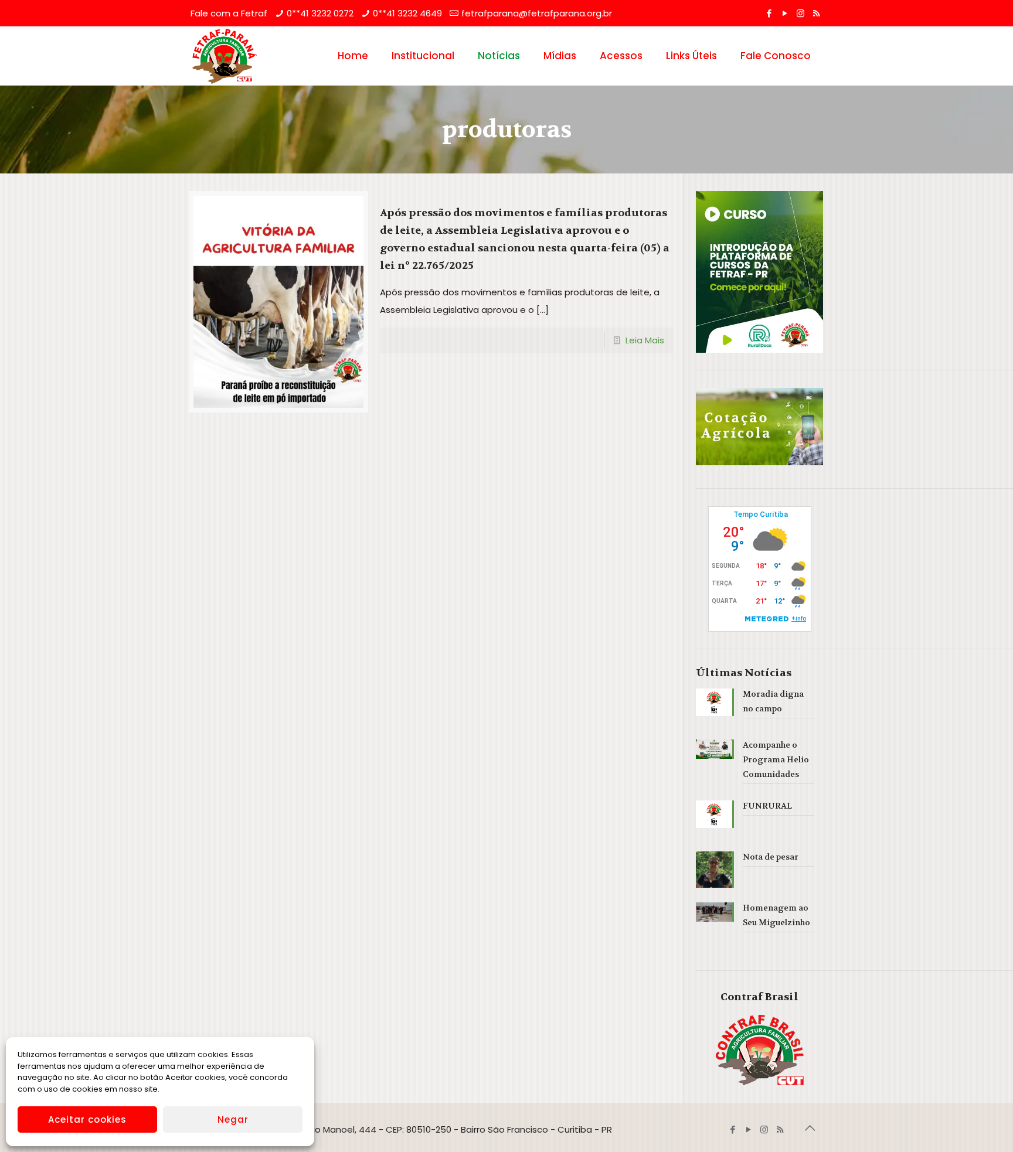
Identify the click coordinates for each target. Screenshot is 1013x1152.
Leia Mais (645, 340)
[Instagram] (800, 13)
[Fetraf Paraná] (225, 55)
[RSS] (816, 13)
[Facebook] (769, 13)
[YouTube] (785, 13)
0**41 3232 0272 (320, 13)
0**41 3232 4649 (407, 13)
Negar (233, 1119)
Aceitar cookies (87, 1119)
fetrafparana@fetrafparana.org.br (536, 13)
